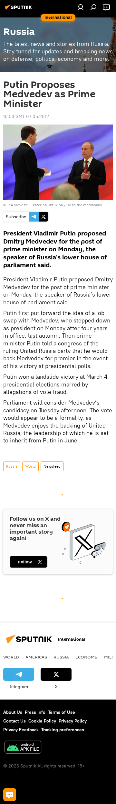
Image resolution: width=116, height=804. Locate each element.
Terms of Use (61, 712)
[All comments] (9, 794)
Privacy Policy (73, 721)
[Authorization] (80, 7)
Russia (11, 466)
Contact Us (14, 721)
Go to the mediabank (84, 204)
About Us (12, 712)
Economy (86, 657)
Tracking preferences (62, 730)
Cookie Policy (42, 721)
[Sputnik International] (19, 10)
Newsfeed (52, 466)
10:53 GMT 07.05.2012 (26, 116)
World (30, 466)
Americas (36, 657)
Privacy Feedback (21, 730)
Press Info (35, 712)
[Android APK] (23, 748)
